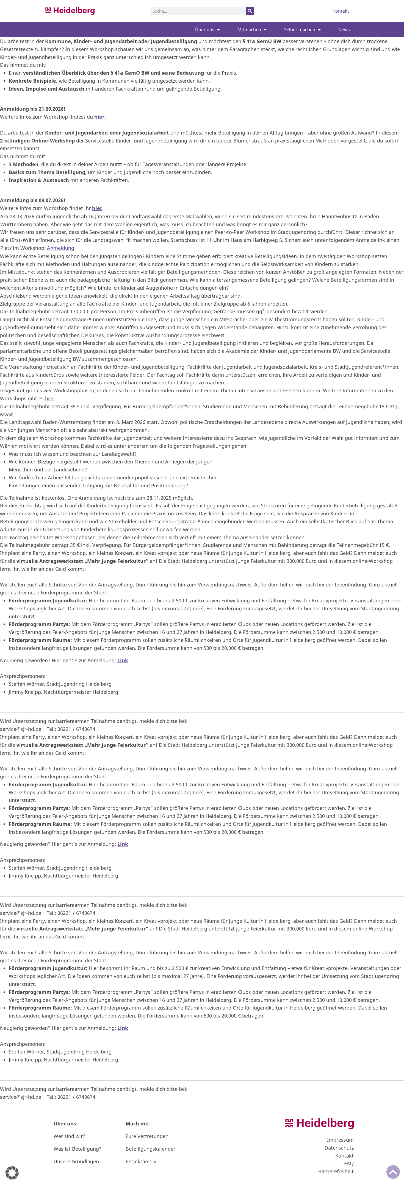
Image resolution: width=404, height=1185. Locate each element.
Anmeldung (60, 248)
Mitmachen (249, 30)
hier (99, 116)
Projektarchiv (141, 1161)
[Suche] (250, 11)
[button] (12, 1173)
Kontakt (341, 11)
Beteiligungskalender (150, 1148)
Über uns (204, 30)
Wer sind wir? (69, 1136)
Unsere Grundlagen (76, 1161)
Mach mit (137, 1123)
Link (122, 660)
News (344, 30)
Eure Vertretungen (147, 1136)
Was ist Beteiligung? (77, 1148)
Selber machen (299, 30)
